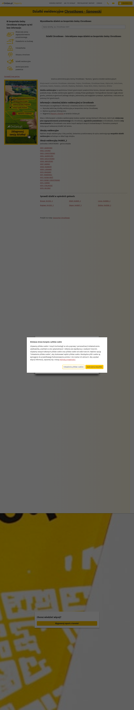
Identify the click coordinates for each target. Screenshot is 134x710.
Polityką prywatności (67, 359)
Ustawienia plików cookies (73, 367)
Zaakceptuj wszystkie (94, 367)
